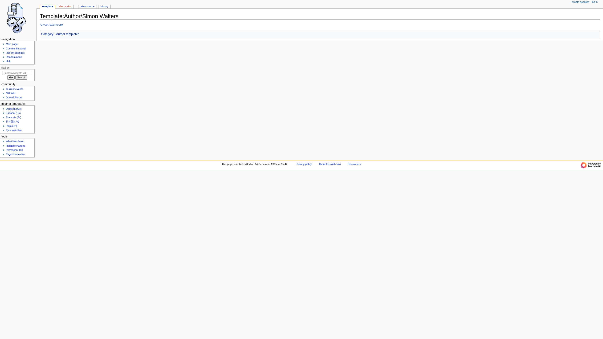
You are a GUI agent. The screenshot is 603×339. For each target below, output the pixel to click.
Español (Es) (13, 113)
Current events (14, 89)
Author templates (67, 34)
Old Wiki (10, 93)
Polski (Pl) (11, 126)
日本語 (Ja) (12, 121)
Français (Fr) (13, 117)
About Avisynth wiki (330, 164)
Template (47, 6)
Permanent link (14, 150)
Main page (12, 44)
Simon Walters (50, 25)
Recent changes (15, 52)
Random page (14, 57)
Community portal (16, 48)
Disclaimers (354, 164)
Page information (15, 154)
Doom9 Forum (14, 97)
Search (5, 67)
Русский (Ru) (14, 130)
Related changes (15, 145)
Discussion (65, 6)
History (104, 6)
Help (8, 61)
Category (47, 34)
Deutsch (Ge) (14, 108)
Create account (580, 1)
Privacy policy (304, 164)
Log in (595, 1)
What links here (15, 141)
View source (87, 6)
